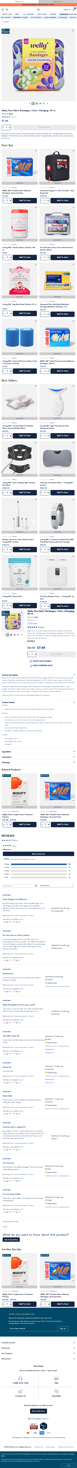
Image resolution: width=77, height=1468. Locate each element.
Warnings (6, 762)
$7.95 (5, 120)
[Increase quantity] (9, 127)
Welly (11, 114)
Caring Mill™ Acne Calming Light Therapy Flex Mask (18, 484)
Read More (31, 641)
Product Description (10, 675)
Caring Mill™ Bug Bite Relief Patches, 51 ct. (19, 304)
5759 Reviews (15, 811)
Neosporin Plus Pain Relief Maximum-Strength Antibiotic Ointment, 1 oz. (55, 305)
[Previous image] (29, 103)
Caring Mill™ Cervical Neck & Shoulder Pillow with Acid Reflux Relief (17, 427)
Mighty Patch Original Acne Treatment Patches (17, 816)
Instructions (7, 757)
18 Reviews (14, 117)
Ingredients (6, 752)
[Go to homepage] (38, 9)
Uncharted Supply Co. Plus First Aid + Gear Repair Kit (57, 192)
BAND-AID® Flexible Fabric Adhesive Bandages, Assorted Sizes (16, 192)
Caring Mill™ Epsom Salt (12, 596)
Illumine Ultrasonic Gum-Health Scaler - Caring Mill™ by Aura (18, 541)
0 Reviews (14, 187)
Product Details (8, 702)
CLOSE (69, 1465)
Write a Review (38, 854)
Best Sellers (9, 380)
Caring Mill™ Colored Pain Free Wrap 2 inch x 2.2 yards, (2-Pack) (19, 362)
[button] (20, 167)
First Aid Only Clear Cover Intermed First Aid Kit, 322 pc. (56, 249)
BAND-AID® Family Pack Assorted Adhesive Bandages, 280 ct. (57, 362)
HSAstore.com (57, 1)
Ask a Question (11, 1240)
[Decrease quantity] (3, 127)
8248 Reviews (53, 811)
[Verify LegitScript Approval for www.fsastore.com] (43, 1426)
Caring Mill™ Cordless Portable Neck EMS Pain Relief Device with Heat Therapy (56, 541)
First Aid (6, 21)
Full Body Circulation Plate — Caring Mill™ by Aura (56, 484)
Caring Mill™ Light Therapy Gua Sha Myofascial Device (54, 427)
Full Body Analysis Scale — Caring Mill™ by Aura (57, 598)
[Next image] (47, 103)
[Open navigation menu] (3, 9)
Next (5, 1227)
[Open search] (7, 10)
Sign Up (63, 1328)
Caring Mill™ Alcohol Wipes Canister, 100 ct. (18, 249)
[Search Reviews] (36, 886)
